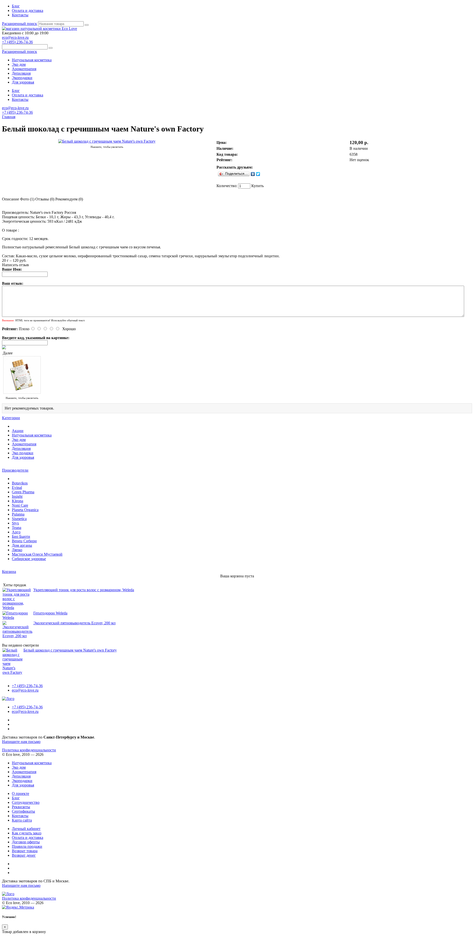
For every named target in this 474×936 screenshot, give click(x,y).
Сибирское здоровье (29, 559)
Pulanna (18, 514)
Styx (15, 523)
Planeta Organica (25, 510)
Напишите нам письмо (21, 742)
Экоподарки (22, 78)
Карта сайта (22, 820)
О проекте (20, 793)
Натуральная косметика (32, 60)
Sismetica (19, 519)
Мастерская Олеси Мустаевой (37, 554)
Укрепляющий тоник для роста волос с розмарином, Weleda (83, 590)
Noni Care (20, 505)
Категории (11, 418)
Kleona (17, 501)
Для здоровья (23, 82)
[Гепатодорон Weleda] (17, 617)
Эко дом (19, 64)
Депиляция (21, 73)
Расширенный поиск (19, 24)
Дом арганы (22, 545)
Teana (16, 527)
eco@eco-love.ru (15, 37)
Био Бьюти (21, 536)
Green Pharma (23, 492)
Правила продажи (27, 846)
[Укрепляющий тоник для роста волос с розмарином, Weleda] (17, 608)
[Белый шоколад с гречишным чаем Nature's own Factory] (107, 141)
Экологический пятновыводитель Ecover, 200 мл (74, 623)
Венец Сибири (24, 541)
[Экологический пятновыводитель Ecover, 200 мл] (17, 636)
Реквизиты (21, 807)
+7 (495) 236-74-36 (17, 42)
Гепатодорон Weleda (50, 613)
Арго (16, 532)
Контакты (20, 15)
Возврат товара (25, 851)
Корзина (9, 571)
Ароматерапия (24, 69)
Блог (16, 6)
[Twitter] (258, 174)
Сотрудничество (26, 802)
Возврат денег (24, 855)
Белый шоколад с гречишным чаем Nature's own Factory (70, 650)
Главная (8, 117)
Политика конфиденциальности (29, 750)
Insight (17, 496)
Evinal (17, 487)
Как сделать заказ (26, 833)
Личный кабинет (26, 829)
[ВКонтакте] (253, 174)
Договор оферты (26, 842)
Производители (15, 470)
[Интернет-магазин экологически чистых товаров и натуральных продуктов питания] (39, 28)
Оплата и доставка (27, 10)
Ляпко (17, 550)
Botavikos (20, 483)
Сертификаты (23, 811)
